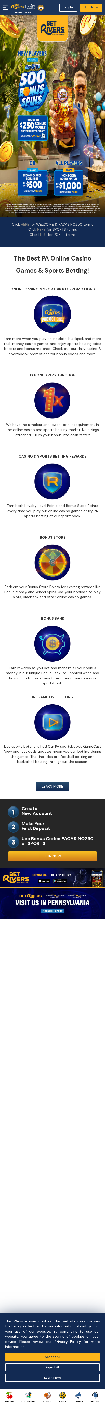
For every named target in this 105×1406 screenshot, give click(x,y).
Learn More (52, 1378)
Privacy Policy (67, 1341)
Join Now (91, 7)
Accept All (52, 1357)
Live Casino (28, 1401)
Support (95, 1401)
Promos (78, 1401)
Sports (47, 1401)
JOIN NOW (52, 856)
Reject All (53, 1367)
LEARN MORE (52, 786)
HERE (25, 224)
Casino (9, 1401)
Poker (62, 1401)
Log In (68, 7)
